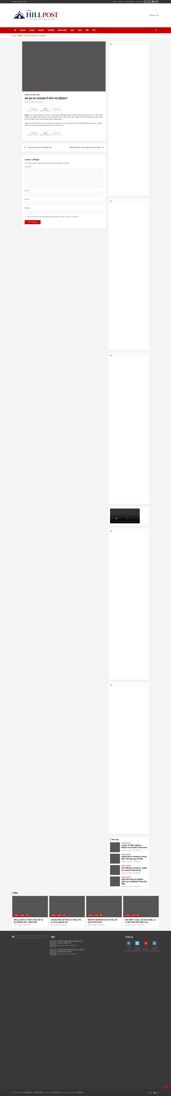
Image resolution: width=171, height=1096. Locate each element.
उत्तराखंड (31, 30)
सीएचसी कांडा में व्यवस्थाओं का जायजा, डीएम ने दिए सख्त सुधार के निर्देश (134, 858)
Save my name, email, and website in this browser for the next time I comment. (53, 217)
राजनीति (38, 95)
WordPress (79, 1092)
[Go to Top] (166, 1087)
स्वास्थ (72, 30)
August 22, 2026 (126, 850)
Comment (28, 167)
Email (27, 199)
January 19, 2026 (130, 925)
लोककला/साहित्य (62, 30)
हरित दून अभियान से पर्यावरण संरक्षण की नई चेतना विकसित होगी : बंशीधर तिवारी (28, 921)
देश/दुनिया (41, 30)
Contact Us (139, 1)
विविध (87, 30)
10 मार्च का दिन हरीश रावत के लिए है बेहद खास (39, 147)
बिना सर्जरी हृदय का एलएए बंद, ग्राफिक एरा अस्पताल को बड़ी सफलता (134, 869)
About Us (121, 1)
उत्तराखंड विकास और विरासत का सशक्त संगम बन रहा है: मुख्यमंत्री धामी (66, 921)
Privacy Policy (130, 1)
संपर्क (94, 30)
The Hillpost (28, 1092)
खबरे (53, 937)
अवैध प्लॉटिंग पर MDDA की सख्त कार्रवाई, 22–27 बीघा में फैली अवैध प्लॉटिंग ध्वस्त (141, 921)
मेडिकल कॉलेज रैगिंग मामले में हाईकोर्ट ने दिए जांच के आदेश (85, 147)
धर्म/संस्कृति (51, 30)
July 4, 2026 (54, 925)
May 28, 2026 (92, 925)
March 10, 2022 (29, 102)
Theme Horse (56, 1092)
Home (114, 1)
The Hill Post (39, 102)
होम (15, 30)
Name (27, 190)
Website (27, 208)
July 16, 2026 (18, 925)
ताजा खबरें (22, 30)
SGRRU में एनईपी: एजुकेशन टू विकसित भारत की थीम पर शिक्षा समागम (134, 846)
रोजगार (80, 30)
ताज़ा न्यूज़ (114, 839)
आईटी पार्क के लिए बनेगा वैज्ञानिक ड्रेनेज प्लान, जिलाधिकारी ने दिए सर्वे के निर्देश (134, 881)
